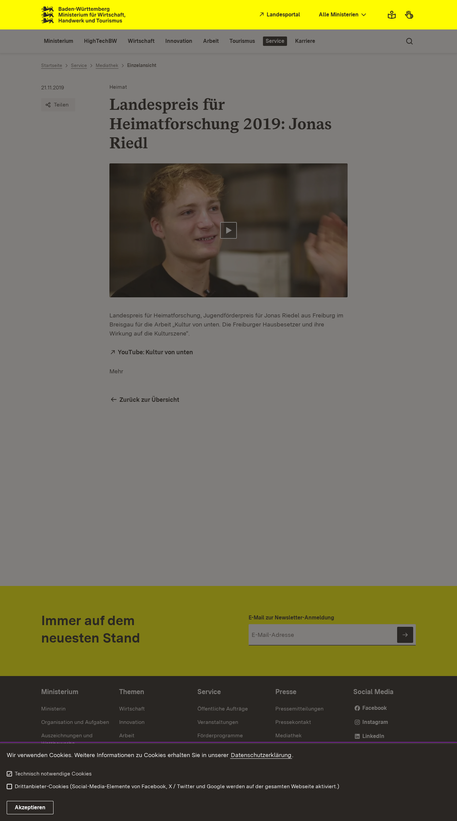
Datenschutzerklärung (261, 754)
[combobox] (343, 14)
